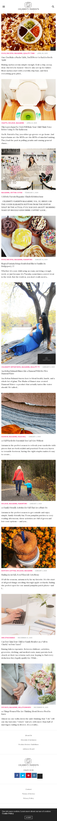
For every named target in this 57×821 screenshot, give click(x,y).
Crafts (4, 123)
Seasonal (22, 436)
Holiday (11, 123)
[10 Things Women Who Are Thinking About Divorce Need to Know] (28, 684)
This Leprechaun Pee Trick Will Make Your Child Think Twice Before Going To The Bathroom (26, 128)
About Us (28, 735)
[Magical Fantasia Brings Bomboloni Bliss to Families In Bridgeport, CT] (28, 236)
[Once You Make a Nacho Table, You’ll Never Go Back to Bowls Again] (28, 32)
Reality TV (35, 367)
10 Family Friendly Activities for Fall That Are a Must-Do (24, 507)
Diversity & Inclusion (28, 740)
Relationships (24, 707)
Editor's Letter (8, 571)
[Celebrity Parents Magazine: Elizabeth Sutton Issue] (28, 169)
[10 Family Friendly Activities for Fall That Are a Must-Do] (28, 480)
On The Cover (16, 192)
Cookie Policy (8, 813)
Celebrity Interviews (11, 367)
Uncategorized (8, 637)
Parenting (27, 259)
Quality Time (29, 53)
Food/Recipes (7, 53)
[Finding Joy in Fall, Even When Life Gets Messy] (28, 547)
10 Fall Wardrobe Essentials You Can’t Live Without (22, 440)
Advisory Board (28, 749)
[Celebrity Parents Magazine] (28, 6)
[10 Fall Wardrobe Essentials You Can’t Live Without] (28, 413)
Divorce (4, 707)
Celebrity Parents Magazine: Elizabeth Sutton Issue (22, 196)
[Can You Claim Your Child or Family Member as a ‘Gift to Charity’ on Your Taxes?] (28, 614)
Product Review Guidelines (28, 744)
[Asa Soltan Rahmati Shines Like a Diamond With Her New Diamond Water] (28, 323)
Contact (29, 789)
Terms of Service (28, 794)
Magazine (18, 53)
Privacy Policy (28, 798)
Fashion (4, 436)
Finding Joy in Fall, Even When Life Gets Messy (20, 575)
